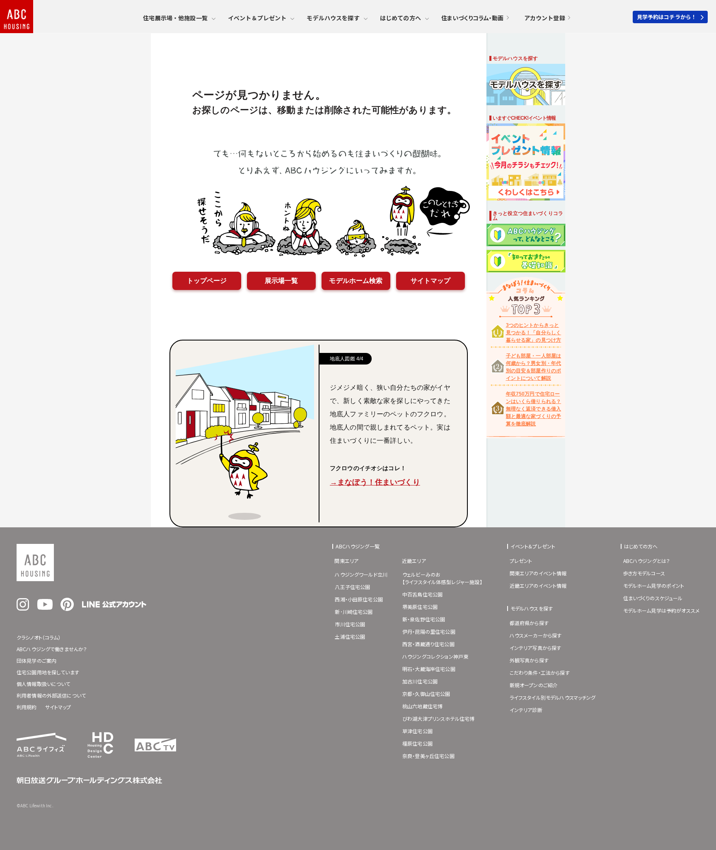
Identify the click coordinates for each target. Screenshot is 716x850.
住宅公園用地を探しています (48, 672)
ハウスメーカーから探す (536, 635)
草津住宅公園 (417, 730)
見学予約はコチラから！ (667, 17)
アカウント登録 (544, 18)
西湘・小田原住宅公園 (359, 599)
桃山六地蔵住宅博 (422, 706)
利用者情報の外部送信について (51, 695)
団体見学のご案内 (36, 660)
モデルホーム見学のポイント (654, 585)
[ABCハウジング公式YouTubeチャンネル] (45, 607)
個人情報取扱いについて (43, 683)
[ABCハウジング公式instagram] (23, 608)
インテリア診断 (526, 709)
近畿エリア (414, 560)
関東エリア (346, 560)
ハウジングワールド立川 (361, 574)
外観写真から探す (529, 660)
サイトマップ (431, 280)
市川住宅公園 (350, 624)
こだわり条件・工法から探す (540, 672)
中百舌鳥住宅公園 (422, 594)
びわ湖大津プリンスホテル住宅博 (438, 718)
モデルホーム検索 (355, 280)
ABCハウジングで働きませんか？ (52, 648)
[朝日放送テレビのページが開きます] (155, 749)
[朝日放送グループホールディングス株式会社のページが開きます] (89, 781)
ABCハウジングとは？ (646, 560)
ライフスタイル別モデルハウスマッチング (553, 697)
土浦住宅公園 (350, 636)
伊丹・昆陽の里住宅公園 (428, 631)
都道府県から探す (529, 622)
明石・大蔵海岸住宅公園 (428, 668)
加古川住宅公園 (420, 681)
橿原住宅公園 (417, 743)
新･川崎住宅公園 (354, 611)
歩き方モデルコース (644, 573)
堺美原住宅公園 (420, 606)
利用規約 (27, 706)
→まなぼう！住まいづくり (375, 482)
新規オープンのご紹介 (534, 684)
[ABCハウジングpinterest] (67, 608)
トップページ (207, 280)
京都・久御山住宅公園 (426, 693)
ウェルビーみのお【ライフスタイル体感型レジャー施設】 (442, 578)
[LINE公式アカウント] (114, 605)
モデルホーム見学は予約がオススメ (661, 610)
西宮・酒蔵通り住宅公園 (428, 643)
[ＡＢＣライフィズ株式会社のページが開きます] (41, 754)
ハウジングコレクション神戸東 (435, 656)
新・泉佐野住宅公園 (423, 619)
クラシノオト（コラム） (39, 637)
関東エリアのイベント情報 (538, 573)
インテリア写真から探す (535, 647)
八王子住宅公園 (352, 586)
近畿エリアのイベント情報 (538, 585)
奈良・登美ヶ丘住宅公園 (428, 755)
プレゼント (521, 560)
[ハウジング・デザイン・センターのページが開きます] (100, 760)
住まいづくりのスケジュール (653, 597)
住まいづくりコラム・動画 (472, 18)
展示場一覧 (281, 280)
